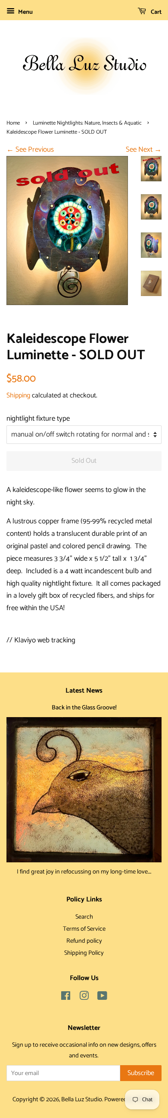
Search (84, 917)
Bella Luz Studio (81, 1099)
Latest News (84, 690)
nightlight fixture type (38, 418)
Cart (155, 12)
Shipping (18, 395)
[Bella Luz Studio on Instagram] (84, 998)
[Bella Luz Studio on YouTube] (102, 998)
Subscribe (141, 1073)
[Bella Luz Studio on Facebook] (66, 998)
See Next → (144, 150)
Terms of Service (84, 929)
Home (13, 123)
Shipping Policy (84, 953)
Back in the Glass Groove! (84, 708)
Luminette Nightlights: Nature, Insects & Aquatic (87, 123)
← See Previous (30, 150)
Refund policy (84, 941)
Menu (25, 12)
